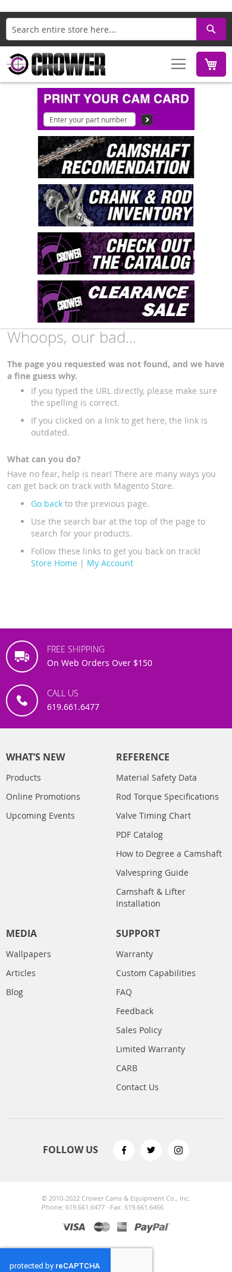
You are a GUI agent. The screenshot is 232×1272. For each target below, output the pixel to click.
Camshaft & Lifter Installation (151, 897)
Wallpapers (28, 953)
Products (23, 777)
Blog (14, 992)
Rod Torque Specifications (167, 796)
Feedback (134, 1011)
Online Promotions (43, 796)
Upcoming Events (40, 815)
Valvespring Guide (152, 872)
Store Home (54, 563)
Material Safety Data (156, 777)
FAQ (124, 992)
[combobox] (116, 29)
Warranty (134, 953)
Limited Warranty (150, 1049)
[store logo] (56, 64)
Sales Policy (139, 1030)
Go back (46, 503)
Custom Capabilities (156, 973)
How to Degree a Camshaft (169, 853)
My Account (110, 563)
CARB (126, 1068)
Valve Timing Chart (153, 815)
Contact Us (137, 1087)
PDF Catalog (139, 834)
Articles (21, 973)
